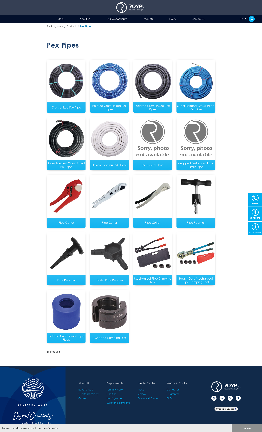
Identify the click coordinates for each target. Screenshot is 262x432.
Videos (142, 393)
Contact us (172, 389)
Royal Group (85, 389)
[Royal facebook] (214, 398)
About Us (85, 18)
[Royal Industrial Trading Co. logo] (131, 7)
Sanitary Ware (55, 26)
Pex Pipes (85, 26)
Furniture (111, 393)
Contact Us (198, 18)
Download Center (148, 398)
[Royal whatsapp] (230, 398)
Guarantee (173, 393)
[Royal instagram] (222, 398)
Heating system (115, 398)
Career (82, 398)
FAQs (169, 398)
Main (61, 18)
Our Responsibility (117, 18)
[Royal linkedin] (238, 398)
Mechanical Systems (118, 402)
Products (148, 18)
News (172, 18)
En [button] (242, 19)
